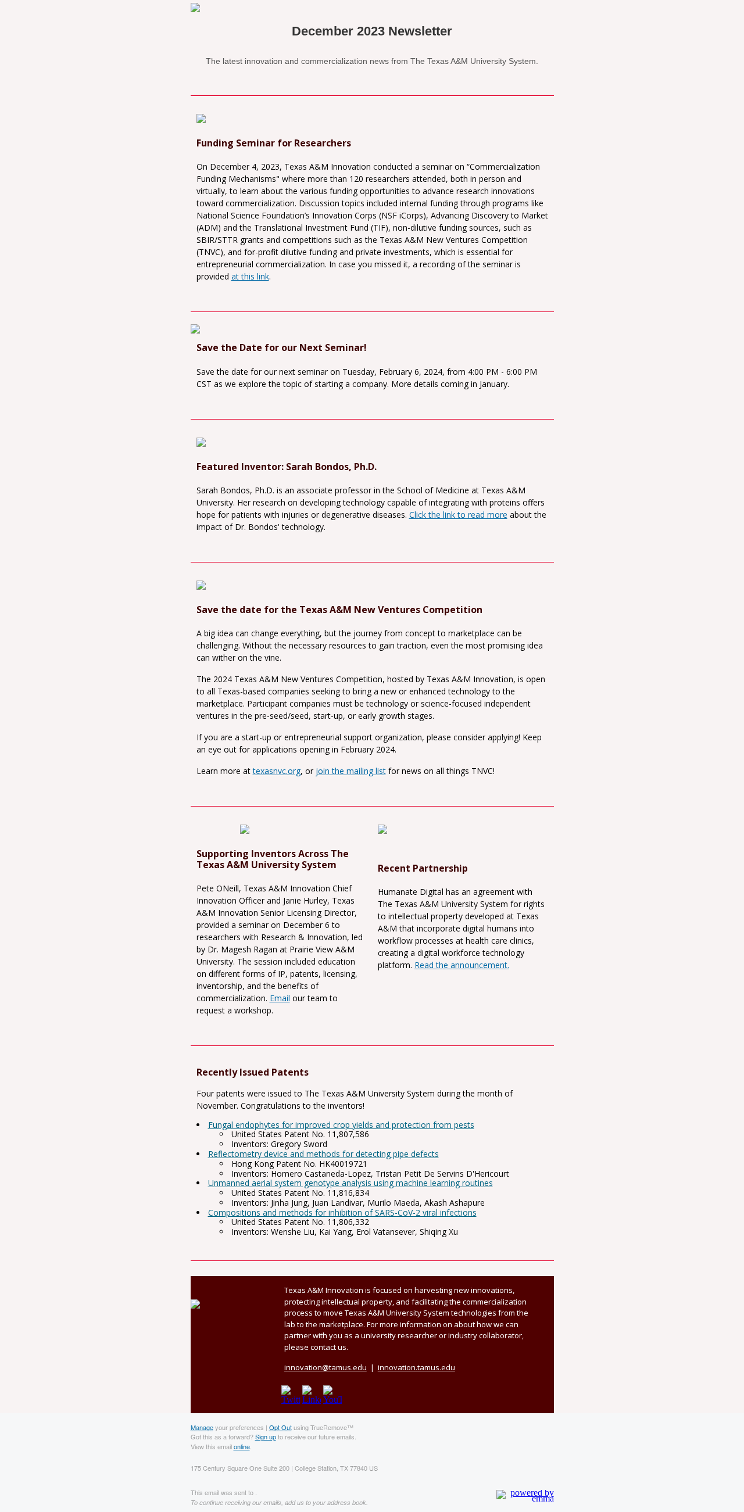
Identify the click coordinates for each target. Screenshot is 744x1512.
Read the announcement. (461, 964)
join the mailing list (351, 770)
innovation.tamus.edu (416, 1367)
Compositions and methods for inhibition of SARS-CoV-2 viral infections (342, 1212)
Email (280, 998)
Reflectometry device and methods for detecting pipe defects (323, 1153)
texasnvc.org (277, 770)
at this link (250, 276)
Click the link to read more (458, 514)
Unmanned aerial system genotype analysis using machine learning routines (350, 1182)
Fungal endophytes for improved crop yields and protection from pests (341, 1124)
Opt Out (280, 1427)
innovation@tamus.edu (325, 1367)
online (242, 1446)
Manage (202, 1427)
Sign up (265, 1436)
